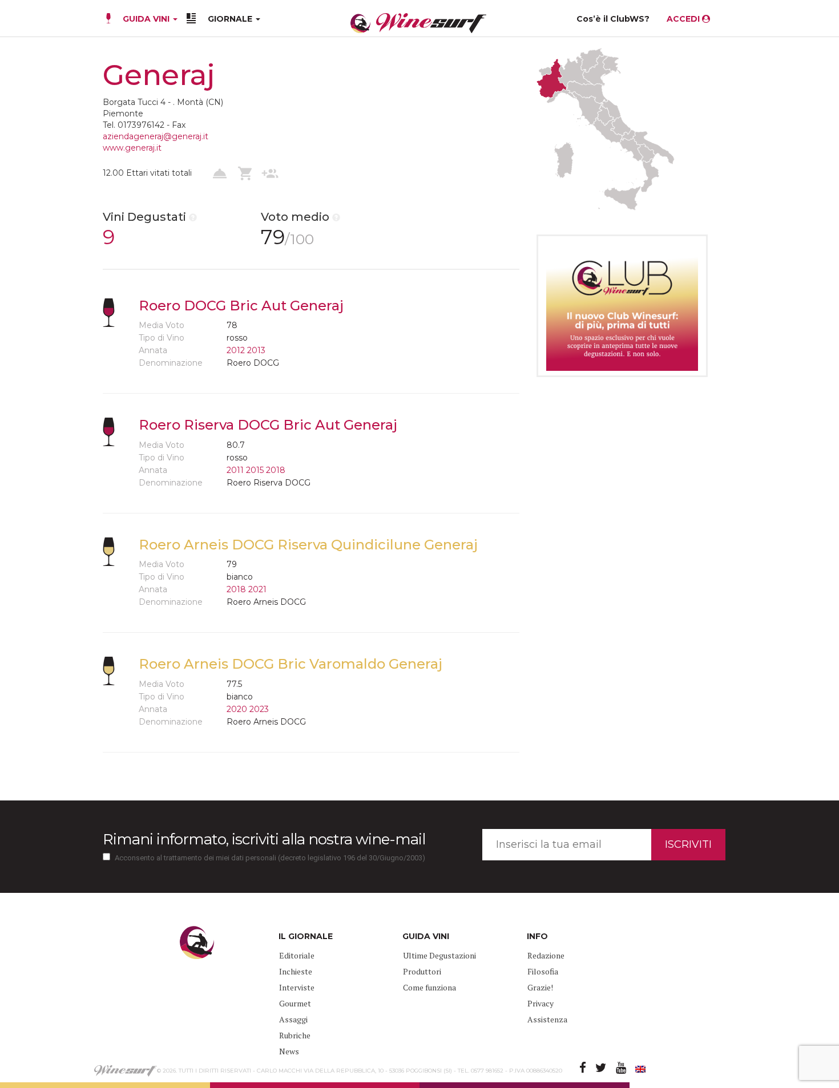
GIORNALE (231, 19)
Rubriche (294, 1035)
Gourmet (295, 1003)
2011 (235, 470)
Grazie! (540, 987)
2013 (256, 350)
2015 (255, 470)
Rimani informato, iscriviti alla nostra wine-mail (264, 839)
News (289, 1051)
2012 (236, 350)
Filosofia (542, 971)
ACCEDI (684, 19)
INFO (537, 936)
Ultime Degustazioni (439, 955)
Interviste (296, 987)
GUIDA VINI (146, 19)
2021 (257, 589)
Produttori (422, 971)
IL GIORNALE (306, 936)
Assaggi (293, 1019)
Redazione (545, 955)
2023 (259, 709)
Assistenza (547, 1019)
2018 (275, 470)
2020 (237, 709)
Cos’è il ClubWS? (613, 19)
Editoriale (296, 955)
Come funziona (429, 987)
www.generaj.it (132, 148)
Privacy (540, 1003)
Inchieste (295, 971)
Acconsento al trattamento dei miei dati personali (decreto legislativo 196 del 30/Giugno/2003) (270, 858)
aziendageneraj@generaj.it (155, 136)
